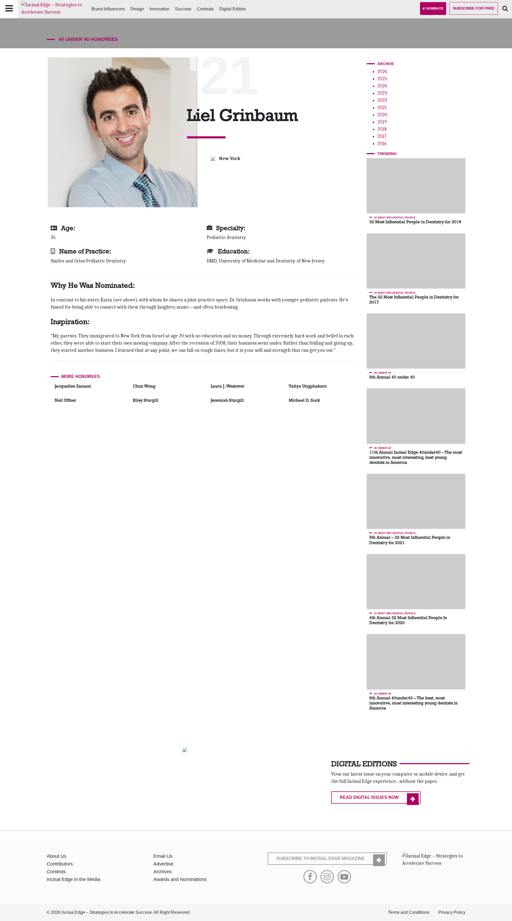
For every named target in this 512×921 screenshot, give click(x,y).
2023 (382, 93)
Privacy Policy (451, 912)
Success (183, 9)
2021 (382, 107)
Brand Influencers (108, 9)
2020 (382, 115)
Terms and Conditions (408, 912)
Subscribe (473, 8)
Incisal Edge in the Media (73, 879)
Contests (205, 9)
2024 (382, 86)
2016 (382, 143)
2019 (382, 122)
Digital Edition (232, 9)
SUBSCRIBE (320, 858)
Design (137, 9)
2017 (381, 136)
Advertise (163, 864)
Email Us (163, 856)
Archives (162, 871)
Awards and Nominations (180, 879)
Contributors (60, 864)
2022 (382, 100)
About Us (56, 856)
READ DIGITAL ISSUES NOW (369, 797)
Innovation (159, 9)
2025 (382, 79)
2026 (382, 71)
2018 (382, 129)
